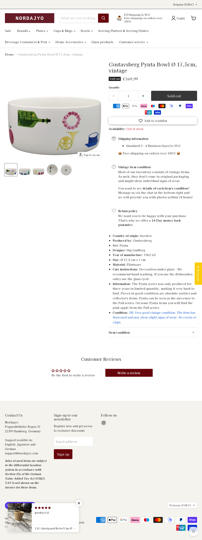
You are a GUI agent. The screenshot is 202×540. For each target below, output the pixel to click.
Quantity (114, 87)
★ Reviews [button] (198, 274)
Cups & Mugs (63, 31)
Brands (23, 31)
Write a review (128, 372)
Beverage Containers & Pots (26, 42)
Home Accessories (69, 42)
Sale (8, 31)
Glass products (102, 42)
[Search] (103, 18)
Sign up (63, 454)
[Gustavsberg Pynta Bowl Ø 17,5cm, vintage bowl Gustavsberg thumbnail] (11, 169)
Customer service (132, 42)
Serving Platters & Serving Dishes (123, 31)
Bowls (86, 31)
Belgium (183, 4)
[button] (153, 120)
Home (9, 54)
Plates (41, 31)
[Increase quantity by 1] (143, 96)
